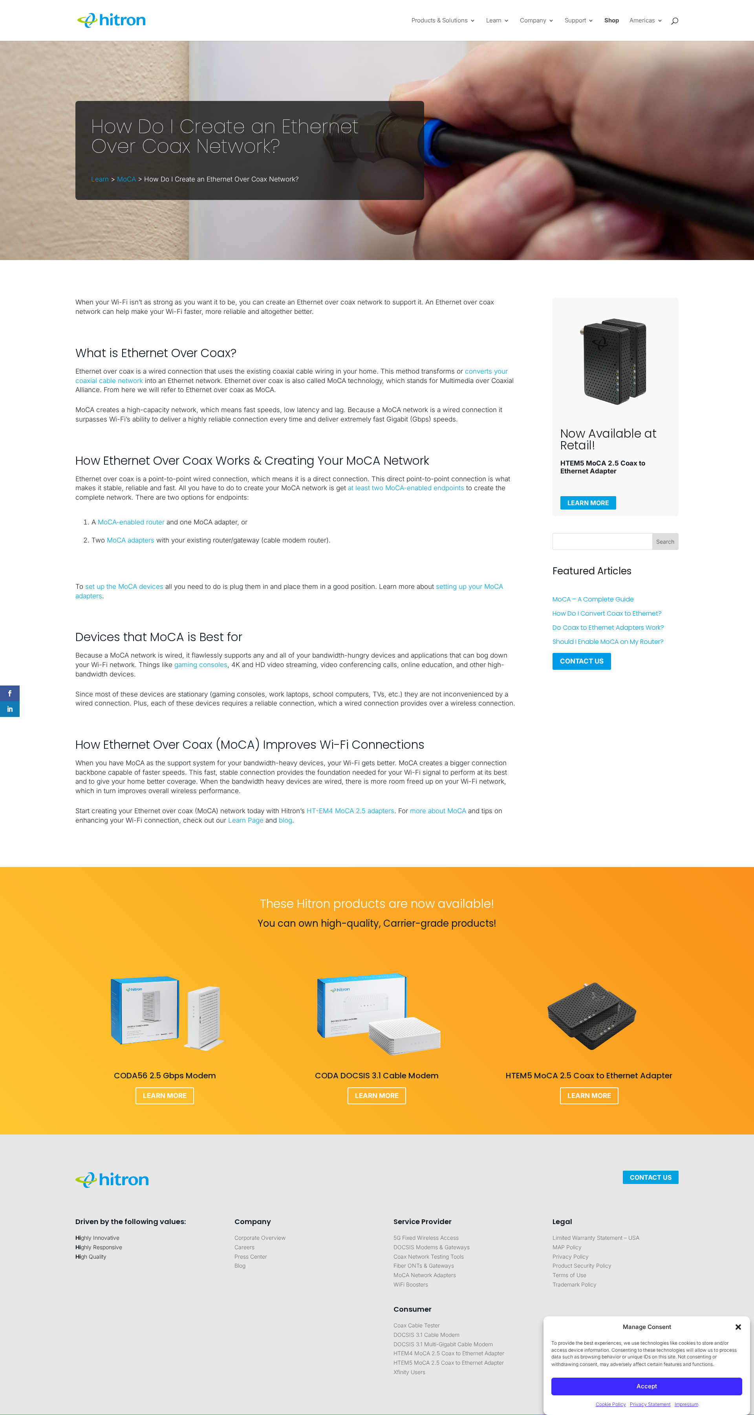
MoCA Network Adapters (424, 1275)
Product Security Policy (582, 1265)
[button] (738, 1327)
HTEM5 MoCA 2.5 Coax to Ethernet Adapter (448, 1362)
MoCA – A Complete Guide (593, 599)
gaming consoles (200, 665)
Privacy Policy (571, 1256)
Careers (244, 1247)
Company (533, 21)
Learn (100, 179)
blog (285, 820)
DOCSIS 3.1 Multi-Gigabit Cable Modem (443, 1344)
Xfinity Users (409, 1372)
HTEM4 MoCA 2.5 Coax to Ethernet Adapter (448, 1353)
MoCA (126, 179)
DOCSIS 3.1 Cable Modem (426, 1334)
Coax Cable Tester (416, 1325)
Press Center (250, 1256)
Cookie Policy (611, 1404)
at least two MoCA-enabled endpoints (406, 488)
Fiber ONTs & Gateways (423, 1265)
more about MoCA (438, 811)
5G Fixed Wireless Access (426, 1237)
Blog (239, 1265)
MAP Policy (567, 1247)
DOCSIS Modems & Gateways (431, 1247)
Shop (611, 21)
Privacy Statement (650, 1404)
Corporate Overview (259, 1237)
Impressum (686, 1404)
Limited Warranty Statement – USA (596, 1237)
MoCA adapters (130, 540)
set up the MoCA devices (124, 586)
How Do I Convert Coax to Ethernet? (607, 613)
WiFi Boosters (410, 1284)
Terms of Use (569, 1275)
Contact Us (582, 661)
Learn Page (246, 820)
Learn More (588, 503)
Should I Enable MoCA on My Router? (608, 641)
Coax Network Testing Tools (428, 1256)
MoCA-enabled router (131, 522)
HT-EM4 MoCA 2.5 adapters (350, 811)
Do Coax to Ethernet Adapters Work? (608, 627)
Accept (647, 1386)
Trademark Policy (575, 1284)
